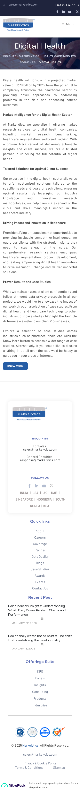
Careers (40, 537)
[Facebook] (57, 12)
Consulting (40, 692)
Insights (40, 685)
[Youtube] (70, 12)
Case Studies (40, 569)
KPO (40, 671)
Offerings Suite (40, 662)
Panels (40, 678)
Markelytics (30, 745)
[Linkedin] (64, 12)
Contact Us (40, 588)
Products (40, 698)
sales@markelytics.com (40, 449)
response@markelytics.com (40, 460)
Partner (40, 550)
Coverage (40, 544)
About (40, 531)
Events (40, 582)
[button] (67, 5)
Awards (40, 575)
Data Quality (40, 556)
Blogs (40, 563)
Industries (40, 705)
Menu (70, 24)
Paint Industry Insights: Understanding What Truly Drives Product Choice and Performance (37, 610)
